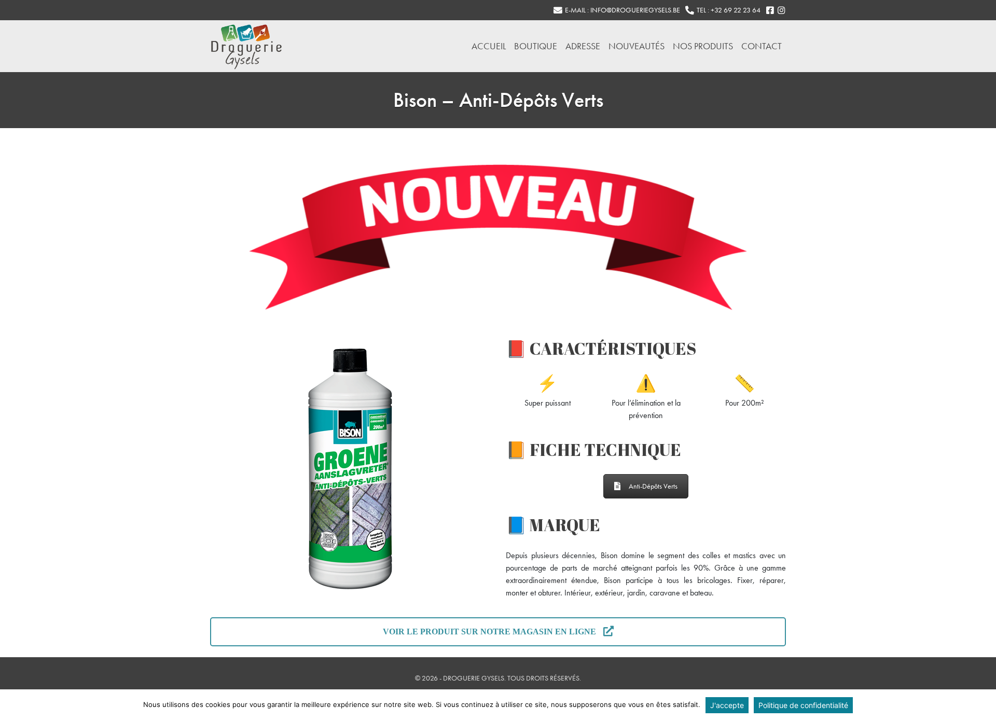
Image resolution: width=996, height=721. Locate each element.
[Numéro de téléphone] (689, 10)
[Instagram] (781, 10)
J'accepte (727, 705)
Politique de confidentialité (803, 705)
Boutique (535, 46)
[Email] (557, 10)
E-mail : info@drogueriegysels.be (622, 10)
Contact (761, 46)
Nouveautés (636, 46)
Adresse (582, 46)
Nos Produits (703, 46)
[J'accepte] (983, 705)
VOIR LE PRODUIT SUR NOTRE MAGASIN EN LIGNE (490, 631)
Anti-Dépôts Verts (653, 486)
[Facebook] (769, 10)
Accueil (489, 46)
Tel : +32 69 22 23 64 (728, 10)
